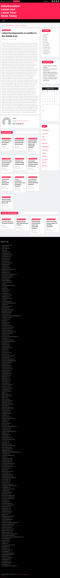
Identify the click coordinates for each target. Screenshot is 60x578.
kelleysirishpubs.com (6, 506)
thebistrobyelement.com (7, 348)
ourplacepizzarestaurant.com (8, 545)
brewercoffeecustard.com (7, 275)
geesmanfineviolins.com (7, 263)
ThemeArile (3, 576)
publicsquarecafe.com (7, 444)
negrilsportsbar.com (6, 370)
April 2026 (45, 41)
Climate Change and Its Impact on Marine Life (6, 201)
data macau (44, 165)
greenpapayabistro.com (7, 437)
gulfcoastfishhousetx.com (7, 471)
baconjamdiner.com (6, 493)
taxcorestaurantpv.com (7, 503)
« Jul (43, 110)
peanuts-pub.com (6, 399)
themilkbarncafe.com (6, 413)
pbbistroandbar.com (6, 394)
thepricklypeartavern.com (7, 465)
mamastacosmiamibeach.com (8, 418)
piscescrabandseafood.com (8, 505)
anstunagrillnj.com (6, 551)
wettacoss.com (5, 349)
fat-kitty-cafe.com (6, 540)
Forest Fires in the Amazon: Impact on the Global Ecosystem (7, 163)
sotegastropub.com (6, 429)
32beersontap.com (6, 267)
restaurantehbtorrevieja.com (8, 535)
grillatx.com (4, 392)
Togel (43, 136)
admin (5, 39)
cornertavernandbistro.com (8, 498)
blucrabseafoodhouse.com (8, 408)
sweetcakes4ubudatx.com (7, 404)
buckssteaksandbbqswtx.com (8, 463)
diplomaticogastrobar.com (8, 554)
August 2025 (46, 53)
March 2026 (45, 42)
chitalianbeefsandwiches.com (8, 439)
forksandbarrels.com (6, 365)
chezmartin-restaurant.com (8, 327)
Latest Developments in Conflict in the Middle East (16, 25)
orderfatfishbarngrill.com (7, 474)
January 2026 (46, 45)
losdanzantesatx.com (6, 352)
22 (54, 101)
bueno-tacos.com (6, 482)
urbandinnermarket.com (7, 388)
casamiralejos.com (6, 319)
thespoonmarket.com (7, 312)
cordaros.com (5, 291)
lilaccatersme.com (6, 271)
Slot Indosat (44, 159)
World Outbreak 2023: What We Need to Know (19, 142)
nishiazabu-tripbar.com (7, 362)
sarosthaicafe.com (6, 490)
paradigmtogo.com (6, 389)
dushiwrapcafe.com (6, 372)
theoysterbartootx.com (7, 458)
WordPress (17, 574)
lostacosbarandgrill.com (7, 384)
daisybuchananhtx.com (7, 333)
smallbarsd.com (5, 247)
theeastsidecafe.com (6, 468)
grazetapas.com (5, 424)
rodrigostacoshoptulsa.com (8, 455)
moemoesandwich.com (7, 511)
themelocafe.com (6, 541)
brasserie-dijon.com (6, 481)
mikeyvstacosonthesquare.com (9, 331)
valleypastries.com (6, 296)
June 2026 (45, 37)
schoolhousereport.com (7, 330)
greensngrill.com (5, 307)
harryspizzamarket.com (7, 549)
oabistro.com (5, 397)
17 (43, 101)
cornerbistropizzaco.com (7, 368)
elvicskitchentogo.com (7, 391)
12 (47, 99)
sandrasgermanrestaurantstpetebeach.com (11, 315)
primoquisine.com (6, 322)
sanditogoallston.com (7, 253)
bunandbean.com (6, 293)
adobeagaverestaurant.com (8, 516)
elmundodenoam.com (7, 245)
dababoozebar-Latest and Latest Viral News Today (11, 11)
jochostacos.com (5, 500)
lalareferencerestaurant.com (8, 524)
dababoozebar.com (6, 509)
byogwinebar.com (6, 376)
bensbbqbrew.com (6, 559)
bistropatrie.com (5, 335)
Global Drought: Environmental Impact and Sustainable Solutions (32, 144)
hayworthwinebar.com (7, 492)
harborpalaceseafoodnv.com (8, 356)
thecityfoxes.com (5, 323)
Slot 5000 (44, 162)
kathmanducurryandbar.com (8, 445)
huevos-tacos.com (6, 386)
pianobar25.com (5, 354)
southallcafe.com (5, 453)
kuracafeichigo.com (6, 538)
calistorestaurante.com (7, 306)
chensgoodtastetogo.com (7, 484)
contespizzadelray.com (7, 282)
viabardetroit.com (6, 344)
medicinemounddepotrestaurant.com (10, 522)
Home (3, 21)
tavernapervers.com (6, 428)
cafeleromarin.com (6, 410)
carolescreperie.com (6, 314)
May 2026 (45, 39)
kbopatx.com (5, 320)
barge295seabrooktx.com (7, 476)
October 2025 (46, 50)
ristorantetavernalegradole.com (9, 360)
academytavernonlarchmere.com (9, 485)
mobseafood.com (6, 357)
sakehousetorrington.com (7, 309)
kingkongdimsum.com (7, 450)
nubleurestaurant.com (7, 517)
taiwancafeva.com (6, 264)
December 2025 (46, 47)
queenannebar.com (6, 479)
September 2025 (46, 52)
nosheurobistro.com (6, 256)
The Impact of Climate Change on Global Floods (19, 162)
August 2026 (46, 34)
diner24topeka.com (6, 436)
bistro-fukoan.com (6, 381)
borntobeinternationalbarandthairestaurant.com (13, 537)
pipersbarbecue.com (6, 375)
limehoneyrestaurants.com (8, 529)
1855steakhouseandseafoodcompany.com (11, 452)
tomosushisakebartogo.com (8, 553)
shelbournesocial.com (7, 277)
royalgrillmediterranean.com (8, 489)
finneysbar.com (5, 415)
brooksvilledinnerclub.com (8, 339)
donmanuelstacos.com (7, 447)
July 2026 (45, 36)
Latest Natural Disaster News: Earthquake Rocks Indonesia (33, 181)
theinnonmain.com (6, 261)
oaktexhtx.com (5, 469)
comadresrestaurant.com (7, 525)
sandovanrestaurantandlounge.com (10, 533)
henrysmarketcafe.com (7, 301)
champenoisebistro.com (7, 460)
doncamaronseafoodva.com (8, 497)
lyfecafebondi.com (6, 343)
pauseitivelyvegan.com (7, 562)
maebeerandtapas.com (7, 461)
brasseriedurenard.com (7, 298)
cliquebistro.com (5, 338)
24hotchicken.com (6, 248)
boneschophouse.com (7, 325)
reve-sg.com (4, 287)
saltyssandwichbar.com (7, 396)
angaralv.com (5, 288)
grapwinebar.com (6, 378)
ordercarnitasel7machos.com (8, 285)
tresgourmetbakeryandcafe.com (9, 431)
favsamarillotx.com (6, 501)
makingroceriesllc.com (7, 317)
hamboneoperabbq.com (7, 557)
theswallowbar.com (6, 434)
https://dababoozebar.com (23, 121)
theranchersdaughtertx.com (8, 495)
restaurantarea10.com (7, 295)
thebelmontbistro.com (7, 367)
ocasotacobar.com (6, 346)
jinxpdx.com (4, 283)
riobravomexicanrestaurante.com (9, 274)
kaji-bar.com (4, 457)
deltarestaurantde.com (7, 527)
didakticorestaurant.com (7, 532)
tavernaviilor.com (6, 440)
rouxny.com (4, 299)
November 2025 (46, 49)
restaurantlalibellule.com (7, 519)
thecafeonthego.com (6, 373)
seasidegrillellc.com (6, 487)
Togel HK (44, 153)
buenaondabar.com (6, 364)
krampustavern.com (6, 508)
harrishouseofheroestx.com (8, 341)
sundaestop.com (5, 266)
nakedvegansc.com (6, 564)
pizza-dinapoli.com (6, 279)
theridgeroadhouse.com (7, 255)
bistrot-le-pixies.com (6, 423)
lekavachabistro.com (6, 380)
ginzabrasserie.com (6, 416)
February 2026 (46, 44)
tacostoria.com (5, 351)
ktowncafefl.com (5, 405)
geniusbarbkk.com (6, 473)
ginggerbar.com (5, 432)
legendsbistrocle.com (6, 402)
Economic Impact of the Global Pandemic (6, 142)
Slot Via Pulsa (45, 133)
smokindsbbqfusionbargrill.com (9, 477)
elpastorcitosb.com (6, 258)
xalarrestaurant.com (6, 521)
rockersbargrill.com (6, 412)
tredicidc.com (5, 304)
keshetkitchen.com (6, 556)
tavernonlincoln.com (6, 513)
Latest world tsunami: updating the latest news (5, 181)
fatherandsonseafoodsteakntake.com (10, 336)
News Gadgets (24, 574)
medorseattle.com (6, 383)
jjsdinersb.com (5, 514)
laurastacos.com (5, 442)
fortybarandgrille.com (7, 280)
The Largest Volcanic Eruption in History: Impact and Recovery (33, 163)
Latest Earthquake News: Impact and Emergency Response (20, 182)
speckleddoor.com (6, 272)
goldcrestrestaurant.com (7, 530)
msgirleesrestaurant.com (7, 407)
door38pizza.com (6, 548)
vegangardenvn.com (6, 561)
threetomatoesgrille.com (7, 448)
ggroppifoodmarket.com (7, 311)
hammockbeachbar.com (7, 400)
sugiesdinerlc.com (6, 420)
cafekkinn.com (5, 543)
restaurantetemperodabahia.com (9, 426)
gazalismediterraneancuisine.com (9, 566)
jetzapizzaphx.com (6, 546)
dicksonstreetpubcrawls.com (8, 359)
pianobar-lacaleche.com (7, 328)
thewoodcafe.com (6, 259)
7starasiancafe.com (6, 290)
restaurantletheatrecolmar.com (9, 303)
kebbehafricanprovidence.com (8, 269)
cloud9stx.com (5, 421)
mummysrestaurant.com (7, 466)
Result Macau (45, 150)
